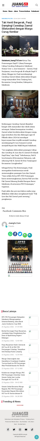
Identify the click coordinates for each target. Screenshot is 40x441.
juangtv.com (14, 223)
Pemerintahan (24, 11)
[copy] (30, 235)
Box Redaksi (23, 422)
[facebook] (8, 430)
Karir (15, 424)
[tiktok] (32, 430)
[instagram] (20, 430)
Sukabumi (35, 11)
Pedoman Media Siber (12, 422)
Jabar (16, 11)
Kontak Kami (22, 424)
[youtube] (26, 430)
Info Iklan (31, 422)
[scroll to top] (36, 437)
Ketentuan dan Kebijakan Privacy (15, 419)
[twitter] (14, 430)
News (10, 11)
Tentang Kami (30, 419)
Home (5, 11)
